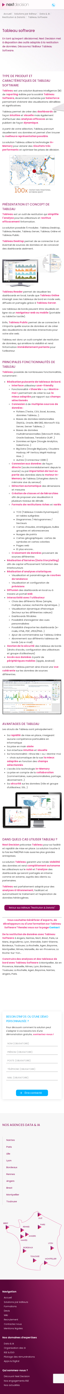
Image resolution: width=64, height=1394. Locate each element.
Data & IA (9, 1343)
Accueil (8, 1297)
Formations (10, 1306)
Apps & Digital (11, 1361)
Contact (54, 927)
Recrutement (11, 1319)
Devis (7, 1310)
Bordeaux (11, 1167)
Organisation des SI (15, 1348)
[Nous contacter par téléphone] (53, 4)
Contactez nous (13, 1324)
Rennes (10, 1174)
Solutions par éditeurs (16, 1302)
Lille (8, 1153)
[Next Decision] (15, 4)
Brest (9, 1187)
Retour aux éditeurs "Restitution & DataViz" (32, 907)
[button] (59, 2)
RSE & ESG (9, 1352)
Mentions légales (13, 1328)
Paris (9, 1146)
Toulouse (11, 1201)
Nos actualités (12, 1385)
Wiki (6, 1315)
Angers (10, 1181)
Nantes (10, 1140)
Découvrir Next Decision (17, 1376)
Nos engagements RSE (16, 1380)
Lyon (8, 1160)
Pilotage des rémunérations (19, 1356)
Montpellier (12, 1194)
